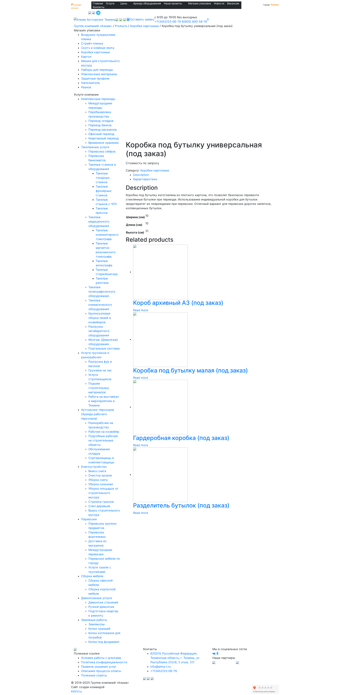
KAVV (76, 691)
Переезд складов (100, 121)
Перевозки (89, 519)
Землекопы (96, 624)
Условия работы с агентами (101, 658)
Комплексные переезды (98, 99)
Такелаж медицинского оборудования (98, 221)
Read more (140, 310)
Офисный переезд (101, 134)
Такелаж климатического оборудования (100, 304)
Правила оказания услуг (98, 666)
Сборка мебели (92, 576)
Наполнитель (90, 83)
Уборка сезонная (100, 484)
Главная (98, 3)
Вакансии (233, 3)
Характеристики (145, 179)
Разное (86, 87)
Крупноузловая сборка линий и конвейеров (99, 318)
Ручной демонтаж (101, 607)
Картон (86, 56)
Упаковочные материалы (99, 74)
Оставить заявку (142, 19)
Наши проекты (173, 3)
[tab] (204, 175)
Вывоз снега (97, 471)
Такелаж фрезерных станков (104, 191)
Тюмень (274, 4)
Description (141, 175)
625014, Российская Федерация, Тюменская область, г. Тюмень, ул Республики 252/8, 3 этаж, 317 (174, 658)
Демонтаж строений (103, 602)
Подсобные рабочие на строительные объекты (103, 440)
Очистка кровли (100, 475)
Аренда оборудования (147, 3)
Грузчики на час (100, 370)
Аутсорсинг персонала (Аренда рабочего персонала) (97, 414)
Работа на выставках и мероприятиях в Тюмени (103, 401)
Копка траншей (99, 628)
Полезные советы (94, 675)
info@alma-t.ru (160, 666)
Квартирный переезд (103, 138)
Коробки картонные (95, 52)
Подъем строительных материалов (98, 388)
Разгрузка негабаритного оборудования (99, 331)
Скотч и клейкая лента (97, 48)
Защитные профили (95, 78)
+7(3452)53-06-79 (167, 21)
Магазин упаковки (199, 3)
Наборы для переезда (97, 70)
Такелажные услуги (95, 147)
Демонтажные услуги (96, 598)
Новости (219, 3)
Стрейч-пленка (92, 43)
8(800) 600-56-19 (194, 21)
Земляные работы (94, 620)
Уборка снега (98, 480)
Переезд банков (100, 125)
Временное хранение (103, 142)
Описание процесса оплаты (101, 671)
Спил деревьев (99, 506)
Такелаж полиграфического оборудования (101, 291)
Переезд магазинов (102, 129)
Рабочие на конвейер (103, 431)
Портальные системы (104, 348)
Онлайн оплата (76, 5)
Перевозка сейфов (101, 151)
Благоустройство (94, 466)
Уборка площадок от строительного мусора (103, 493)
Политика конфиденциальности (104, 662)
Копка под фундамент (104, 642)
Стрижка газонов (101, 501)
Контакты (98, 7)
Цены (123, 3)
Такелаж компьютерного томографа (107, 234)
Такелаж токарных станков (103, 177)
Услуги (110, 3)
